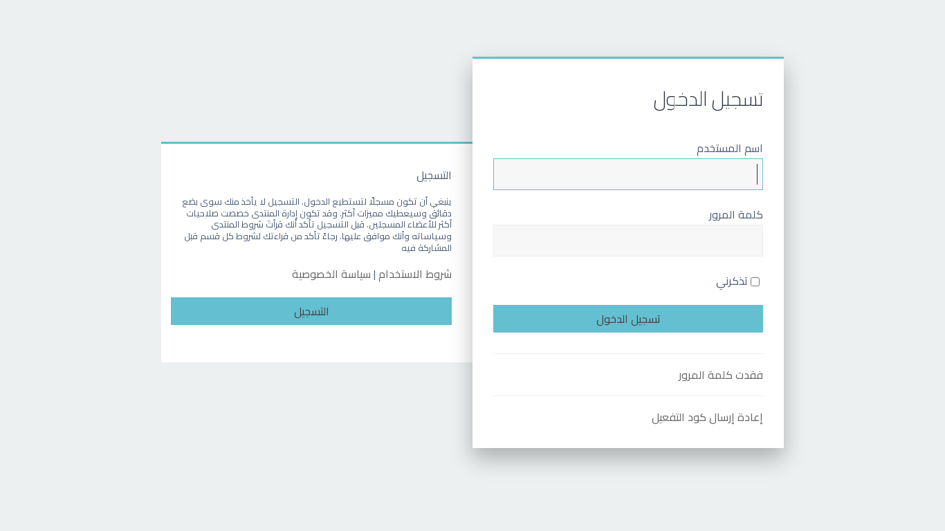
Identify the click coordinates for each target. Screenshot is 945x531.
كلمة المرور (736, 214)
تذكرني (733, 280)
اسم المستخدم (730, 148)
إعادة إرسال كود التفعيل (707, 417)
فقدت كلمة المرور (721, 374)
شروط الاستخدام (415, 274)
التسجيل (311, 311)
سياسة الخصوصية (331, 274)
